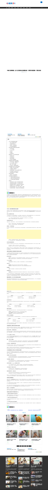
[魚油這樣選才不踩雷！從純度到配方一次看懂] (8, 485)
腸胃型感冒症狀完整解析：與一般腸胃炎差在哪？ (16, 183)
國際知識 (30, 7)
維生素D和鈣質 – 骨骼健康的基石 (14, 161)
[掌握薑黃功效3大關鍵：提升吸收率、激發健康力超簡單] (8, 471)
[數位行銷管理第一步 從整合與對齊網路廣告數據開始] (33, 483)
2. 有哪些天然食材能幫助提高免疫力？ (15, 178)
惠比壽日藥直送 (10, 134)
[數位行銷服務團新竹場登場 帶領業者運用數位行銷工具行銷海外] (33, 475)
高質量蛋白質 (12, 153)
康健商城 (24, 7)
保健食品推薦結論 (11, 173)
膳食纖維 (11, 152)
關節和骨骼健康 (12, 158)
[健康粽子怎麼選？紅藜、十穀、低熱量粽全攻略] (8, 476)
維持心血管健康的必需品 (13, 142)
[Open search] (41, 8)
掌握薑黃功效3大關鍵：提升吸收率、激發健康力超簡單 (13, 472)
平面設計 (15, 449)
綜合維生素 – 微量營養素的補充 (14, 165)
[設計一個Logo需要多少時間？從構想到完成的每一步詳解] (36, 457)
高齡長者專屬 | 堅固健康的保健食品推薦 (14, 147)
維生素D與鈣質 (12, 148)
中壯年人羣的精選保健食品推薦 (13, 141)
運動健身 (12, 7)
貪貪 (18, 448)
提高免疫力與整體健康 (13, 159)
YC (9, 467)
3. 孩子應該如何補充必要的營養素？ (15, 179)
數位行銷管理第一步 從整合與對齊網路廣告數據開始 (39, 484)
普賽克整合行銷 (9, 448)
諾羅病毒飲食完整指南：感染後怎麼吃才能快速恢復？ (17, 184)
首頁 (6, 7)
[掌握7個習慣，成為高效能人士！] (33, 471)
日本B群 (29, 449)
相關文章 (10, 180)
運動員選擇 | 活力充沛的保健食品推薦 (14, 154)
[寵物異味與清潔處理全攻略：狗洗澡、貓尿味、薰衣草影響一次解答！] (20, 471)
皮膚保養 (9, 7)
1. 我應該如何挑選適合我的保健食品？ (15, 177)
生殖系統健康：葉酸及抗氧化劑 (14, 171)
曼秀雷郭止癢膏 (32, 449)
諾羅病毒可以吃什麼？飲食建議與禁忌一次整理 (16, 185)
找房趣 (29, 134)
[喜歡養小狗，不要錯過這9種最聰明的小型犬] (20, 485)
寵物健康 (21, 7)
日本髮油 (35, 449)
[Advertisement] (24, 203)
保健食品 (15, 7)
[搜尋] (41, 2)
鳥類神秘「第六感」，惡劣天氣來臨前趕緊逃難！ (26, 482)
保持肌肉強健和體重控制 (13, 146)
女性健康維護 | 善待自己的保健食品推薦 (14, 166)
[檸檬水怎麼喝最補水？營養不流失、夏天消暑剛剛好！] (11, 457)
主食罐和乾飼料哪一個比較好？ (21, 450)
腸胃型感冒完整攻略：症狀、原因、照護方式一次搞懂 (17, 186)
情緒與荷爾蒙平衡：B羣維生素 (14, 172)
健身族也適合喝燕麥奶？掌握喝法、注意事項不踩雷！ (13, 482)
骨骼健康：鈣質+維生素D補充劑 (14, 167)
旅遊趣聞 (27, 7)
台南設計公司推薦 (9, 449)
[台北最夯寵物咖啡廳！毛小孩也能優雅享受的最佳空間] (24, 457)
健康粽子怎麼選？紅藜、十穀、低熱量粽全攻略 (13, 477)
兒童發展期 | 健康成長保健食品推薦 (13, 160)
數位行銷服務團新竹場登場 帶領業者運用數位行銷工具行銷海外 (39, 476)
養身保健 (18, 7)
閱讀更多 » (8, 426)
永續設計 (13, 449)
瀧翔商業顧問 (19, 134)
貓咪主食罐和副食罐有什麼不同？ (21, 449)
